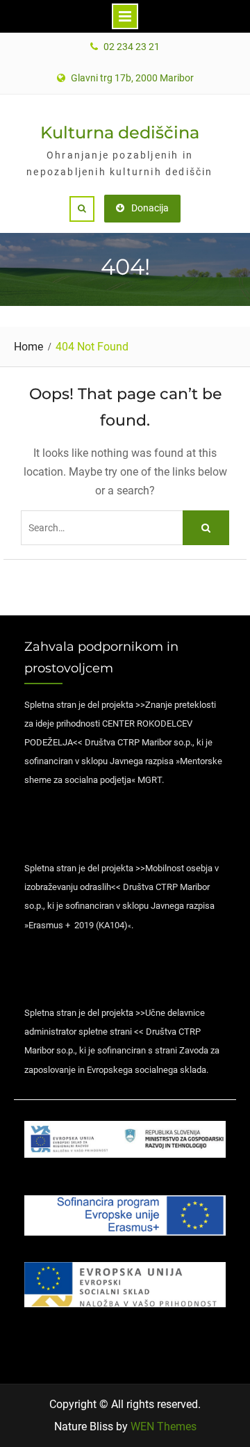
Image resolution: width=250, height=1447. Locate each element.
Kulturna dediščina (119, 132)
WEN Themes (164, 1426)
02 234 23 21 (131, 47)
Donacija (150, 207)
